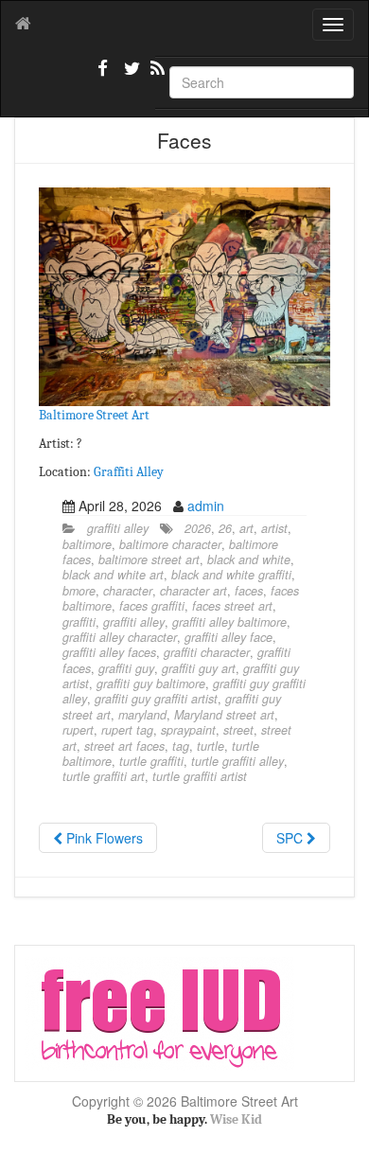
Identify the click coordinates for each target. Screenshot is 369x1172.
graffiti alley (118, 528)
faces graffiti (151, 605)
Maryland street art (224, 714)
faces (249, 590)
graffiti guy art (199, 668)
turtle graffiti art (103, 776)
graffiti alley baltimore (229, 621)
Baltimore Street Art (94, 415)
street (238, 729)
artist (274, 528)
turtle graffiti (151, 761)
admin (205, 505)
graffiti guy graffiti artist (156, 698)
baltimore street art (149, 559)
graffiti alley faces (109, 652)
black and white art (113, 574)
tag (180, 746)
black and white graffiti (231, 574)
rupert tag (127, 729)
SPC (291, 837)
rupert (78, 729)
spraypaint (188, 729)
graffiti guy (126, 668)
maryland (142, 714)
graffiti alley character (119, 637)
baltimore (87, 544)
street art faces (124, 746)
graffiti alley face (228, 637)
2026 (197, 528)
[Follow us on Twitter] (129, 75)
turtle (210, 746)
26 (225, 528)
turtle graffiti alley (237, 761)
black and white (248, 559)
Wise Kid (236, 1119)
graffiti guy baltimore (151, 683)
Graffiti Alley (129, 472)
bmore (79, 590)
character (127, 590)
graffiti (79, 621)
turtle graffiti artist (199, 776)
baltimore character (170, 544)
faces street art (232, 605)
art (246, 528)
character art (193, 590)
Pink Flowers (102, 837)
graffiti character (207, 652)
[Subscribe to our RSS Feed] (156, 75)
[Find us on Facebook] (103, 75)
